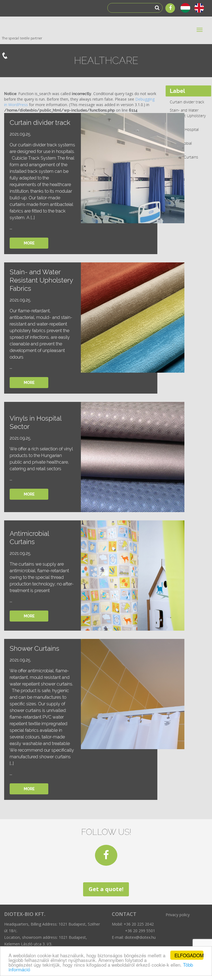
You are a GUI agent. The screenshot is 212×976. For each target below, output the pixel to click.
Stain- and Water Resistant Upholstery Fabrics (188, 115)
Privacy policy (178, 914)
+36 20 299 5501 (140, 930)
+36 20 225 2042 (139, 924)
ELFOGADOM (188, 955)
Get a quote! (106, 889)
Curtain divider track (187, 101)
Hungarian (186, 8)
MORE (29, 243)
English (199, 8)
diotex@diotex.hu (140, 937)
